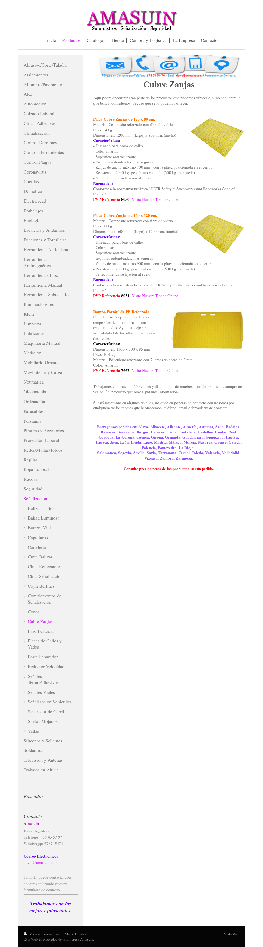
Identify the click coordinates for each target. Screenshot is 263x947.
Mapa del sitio (75, 934)
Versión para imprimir (45, 934)
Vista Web (231, 934)
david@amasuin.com (41, 862)
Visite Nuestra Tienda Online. (155, 199)
